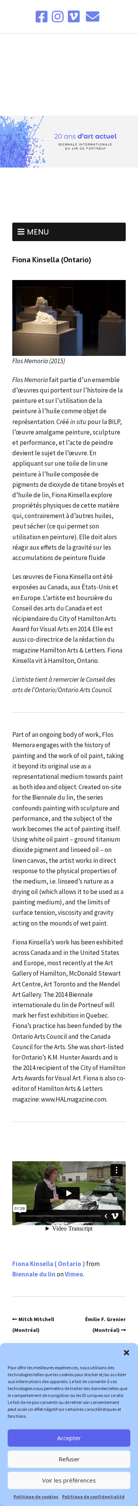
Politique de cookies (35, 1496)
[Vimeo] (73, 16)
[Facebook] (42, 16)
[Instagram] (57, 16)
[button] (126, 1353)
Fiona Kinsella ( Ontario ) (48, 1263)
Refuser (69, 1459)
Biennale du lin (34, 1274)
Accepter (69, 1438)
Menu (38, 231)
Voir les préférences (69, 1480)
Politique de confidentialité (93, 1496)
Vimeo (74, 1274)
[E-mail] (92, 16)
